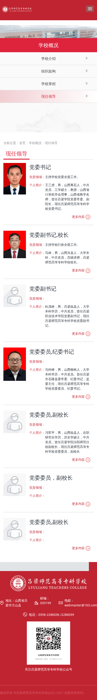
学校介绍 (48, 58)
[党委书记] (14, 178)
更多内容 (78, 217)
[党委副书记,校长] (14, 244)
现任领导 (48, 96)
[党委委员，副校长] (14, 484)
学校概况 (35, 143)
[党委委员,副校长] (14, 421)
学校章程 (48, 83)
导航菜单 (90, 9)
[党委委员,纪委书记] (14, 364)
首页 (22, 143)
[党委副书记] (14, 295)
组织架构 (48, 71)
